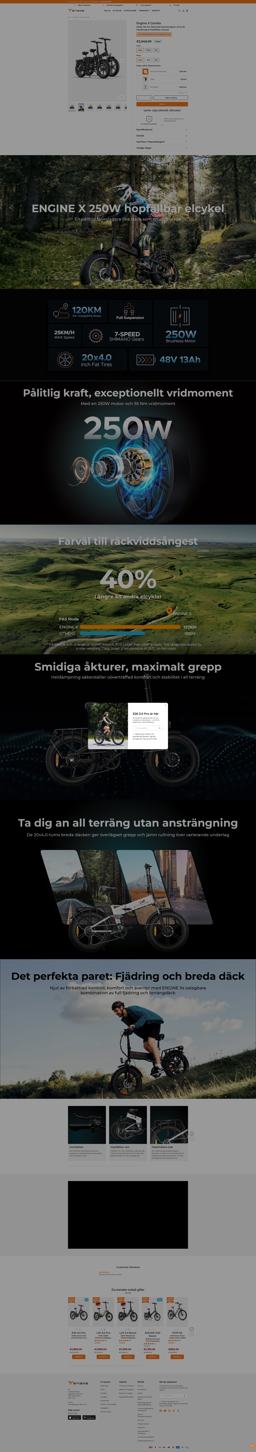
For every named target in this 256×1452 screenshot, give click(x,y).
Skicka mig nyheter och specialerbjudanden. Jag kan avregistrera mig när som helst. (145, 736)
